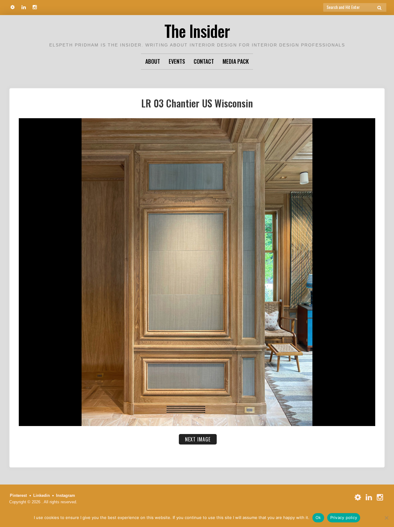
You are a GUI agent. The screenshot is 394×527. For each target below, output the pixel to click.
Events (177, 61)
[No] (386, 518)
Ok (318, 517)
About (152, 61)
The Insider (197, 30)
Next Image (198, 439)
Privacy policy (343, 517)
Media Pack (236, 61)
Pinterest (18, 495)
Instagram (65, 495)
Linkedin (41, 495)
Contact (204, 61)
